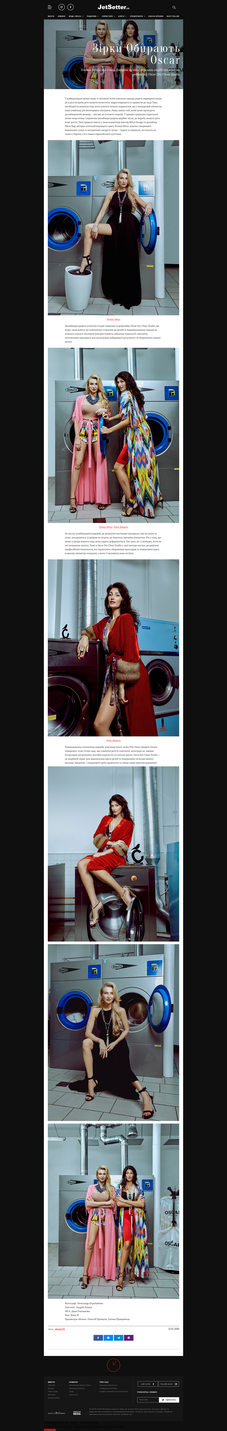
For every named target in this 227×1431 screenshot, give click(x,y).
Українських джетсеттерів (79, 1385)
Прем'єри (51, 1385)
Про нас (104, 1382)
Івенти (51, 1382)
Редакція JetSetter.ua (108, 1385)
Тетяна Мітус (113, 319)
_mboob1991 (59, 1329)
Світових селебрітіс (77, 1388)
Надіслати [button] (50, 1430)
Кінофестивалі (54, 1398)
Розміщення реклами (108, 1388)
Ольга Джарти (121, 527)
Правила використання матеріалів (114, 1391)
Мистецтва (73, 1395)
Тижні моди (52, 1391)
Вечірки (51, 1388)
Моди (71, 1391)
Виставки (51, 1395)
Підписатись (171, 1400)
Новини (73, 1382)
